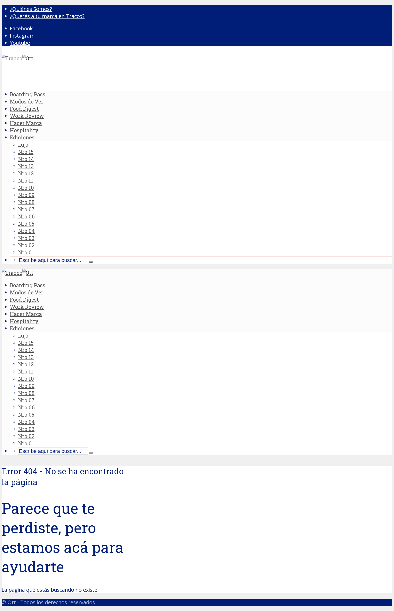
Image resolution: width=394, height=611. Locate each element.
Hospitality (24, 130)
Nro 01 (26, 252)
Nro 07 (26, 209)
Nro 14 (26, 158)
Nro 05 (26, 223)
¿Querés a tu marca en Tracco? (47, 16)
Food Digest (24, 108)
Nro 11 (25, 180)
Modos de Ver (26, 101)
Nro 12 (26, 173)
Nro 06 (26, 216)
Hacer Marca (26, 122)
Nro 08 (26, 202)
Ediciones (22, 137)
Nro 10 (26, 187)
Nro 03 (26, 237)
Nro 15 (25, 151)
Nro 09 (26, 194)
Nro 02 (26, 245)
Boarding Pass (27, 94)
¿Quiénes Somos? (31, 9)
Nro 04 (26, 230)
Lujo (23, 144)
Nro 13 (26, 166)
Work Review (27, 115)
